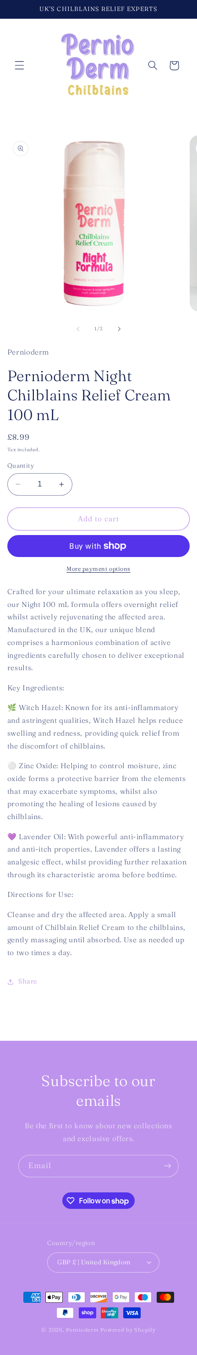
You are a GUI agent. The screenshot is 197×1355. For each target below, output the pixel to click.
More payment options (98, 568)
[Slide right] (119, 329)
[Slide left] (78, 329)
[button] (19, 65)
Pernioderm (83, 1330)
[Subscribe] (167, 1166)
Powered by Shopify (127, 1330)
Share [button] (27, 981)
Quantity (20, 465)
